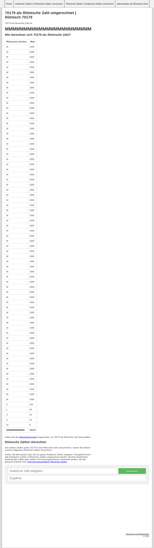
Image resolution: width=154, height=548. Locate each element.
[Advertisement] (121, 32)
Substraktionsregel (28, 437)
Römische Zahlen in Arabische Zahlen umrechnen (90, 4)
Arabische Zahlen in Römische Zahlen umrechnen (39, 4)
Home (9, 4)
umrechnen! (132, 471)
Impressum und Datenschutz (137, 534)
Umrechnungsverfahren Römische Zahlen (47, 462)
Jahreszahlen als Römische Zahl (132, 4)
